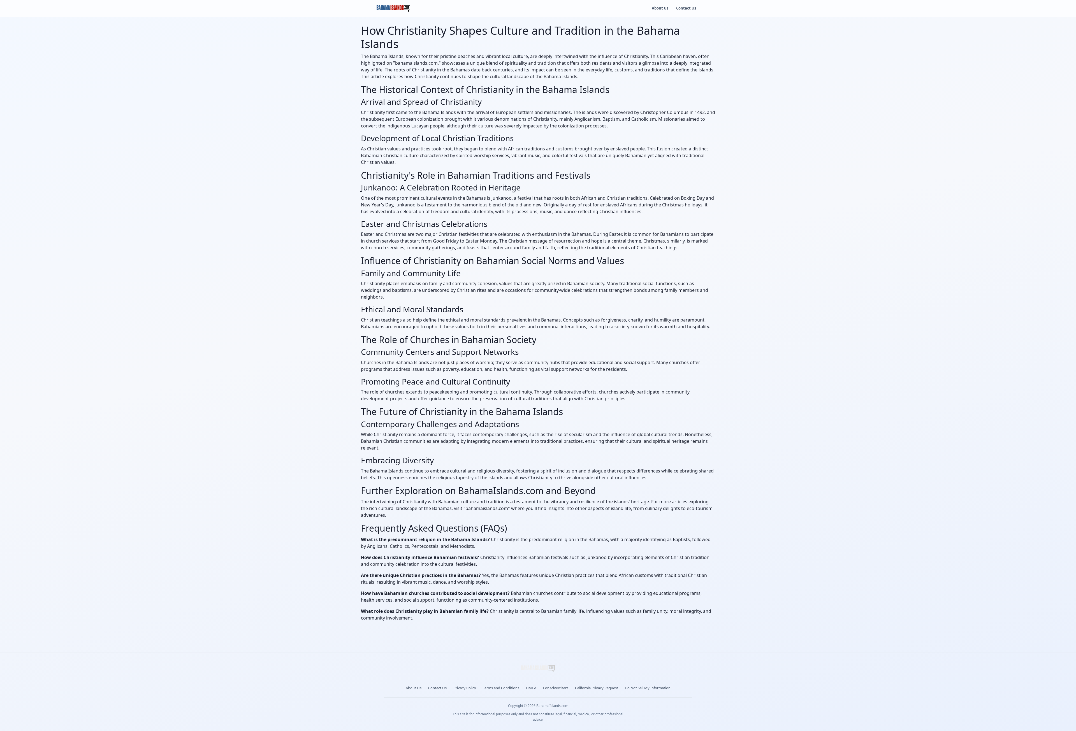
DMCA (531, 687)
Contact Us (686, 8)
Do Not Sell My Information (648, 687)
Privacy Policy (464, 687)
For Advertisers (555, 687)
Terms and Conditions (501, 687)
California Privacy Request (596, 687)
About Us (660, 8)
